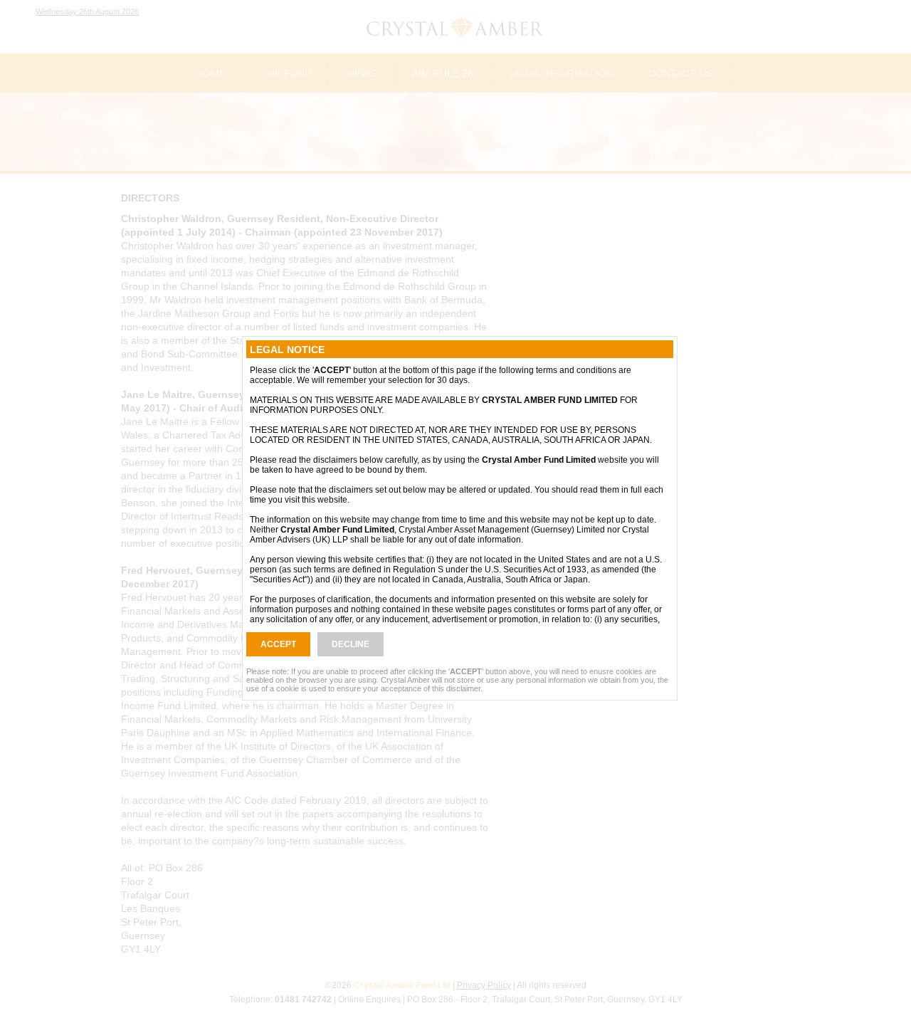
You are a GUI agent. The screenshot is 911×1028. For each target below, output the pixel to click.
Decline (350, 644)
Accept (278, 644)
